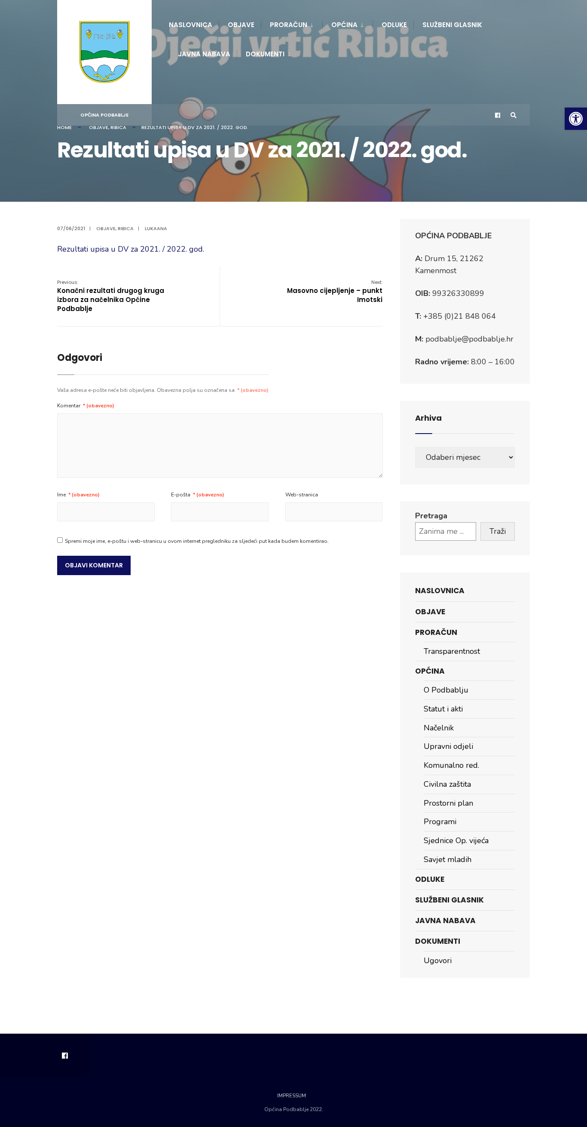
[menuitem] (291, 23)
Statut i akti (443, 709)
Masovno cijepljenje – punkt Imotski (334, 291)
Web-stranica (301, 494)
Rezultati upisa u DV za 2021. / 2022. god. (130, 249)
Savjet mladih (447, 859)
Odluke (394, 24)
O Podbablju (446, 690)
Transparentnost (452, 651)
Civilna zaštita (447, 784)
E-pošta (197, 494)
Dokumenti (265, 54)
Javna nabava (204, 54)
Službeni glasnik (452, 24)
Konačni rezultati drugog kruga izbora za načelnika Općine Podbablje (110, 296)
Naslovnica (190, 24)
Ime (78, 494)
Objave (241, 24)
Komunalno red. (451, 765)
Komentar (85, 405)
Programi (440, 821)
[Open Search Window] (513, 115)
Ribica (118, 127)
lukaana (156, 228)
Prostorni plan (448, 803)
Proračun (288, 24)
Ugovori (438, 960)
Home (64, 127)
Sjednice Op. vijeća (456, 840)
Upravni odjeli (448, 746)
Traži (497, 531)
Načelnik (439, 728)
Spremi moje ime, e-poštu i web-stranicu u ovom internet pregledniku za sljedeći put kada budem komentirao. (197, 541)
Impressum (291, 1096)
